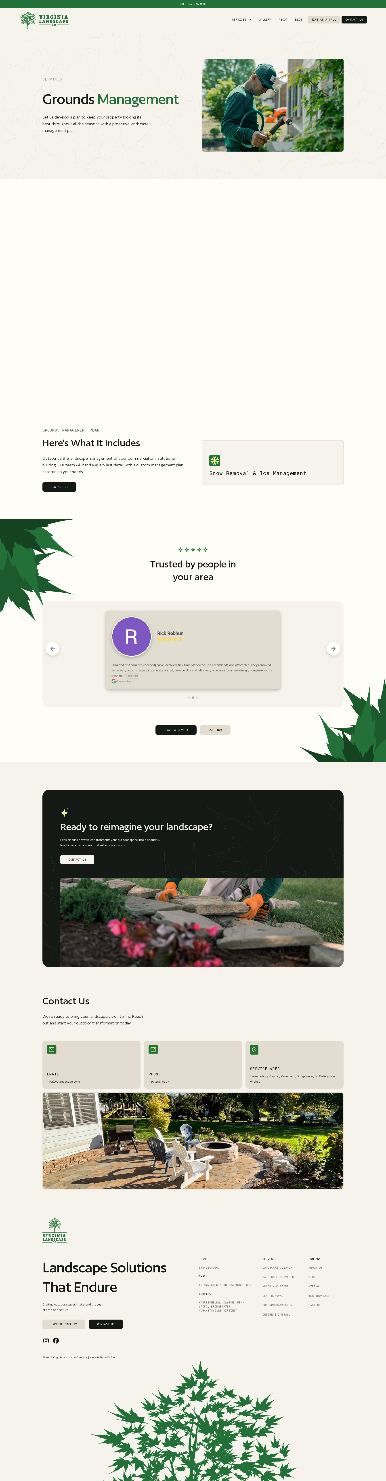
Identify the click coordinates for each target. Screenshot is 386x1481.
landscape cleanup (277, 1256)
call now (215, 719)
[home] (44, 20)
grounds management (278, 1294)
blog (298, 19)
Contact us (59, 487)
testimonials (318, 1284)
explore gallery (64, 1313)
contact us (354, 19)
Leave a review (176, 719)
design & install (276, 1303)
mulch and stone (275, 1275)
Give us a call (323, 19)
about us (315, 1256)
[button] (242, 19)
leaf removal (272, 1284)
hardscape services (278, 1266)
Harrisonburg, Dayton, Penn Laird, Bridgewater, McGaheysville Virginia (221, 1295)
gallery (265, 19)
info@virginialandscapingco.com (225, 1274)
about (283, 19)
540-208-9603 (197, 4)
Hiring (313, 1275)
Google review (123, 670)
